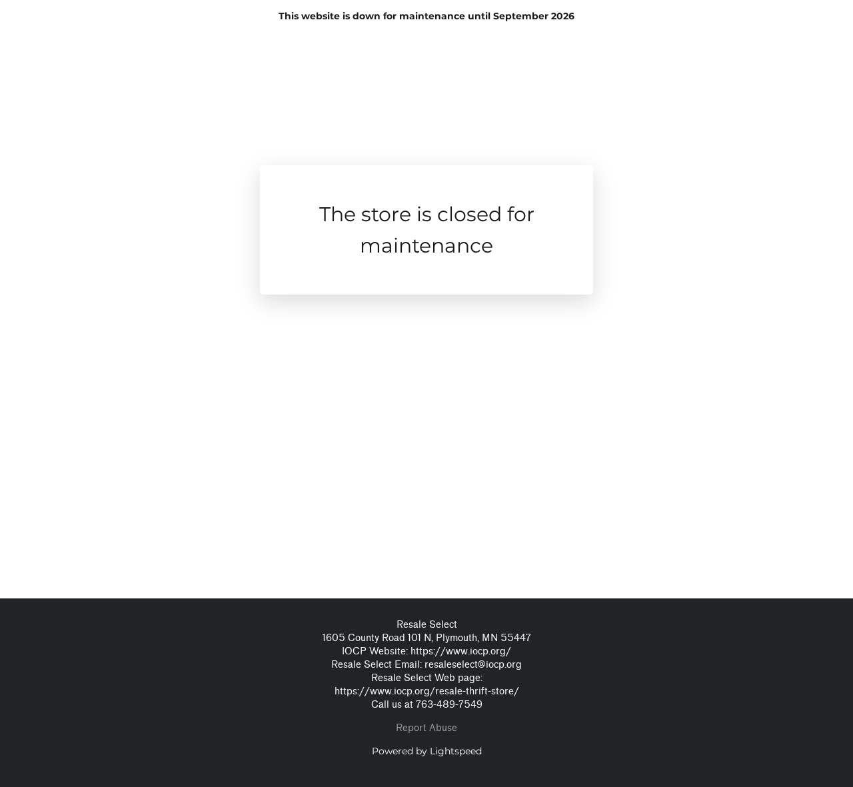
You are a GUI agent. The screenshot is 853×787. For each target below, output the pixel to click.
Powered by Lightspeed (427, 751)
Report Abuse (426, 728)
